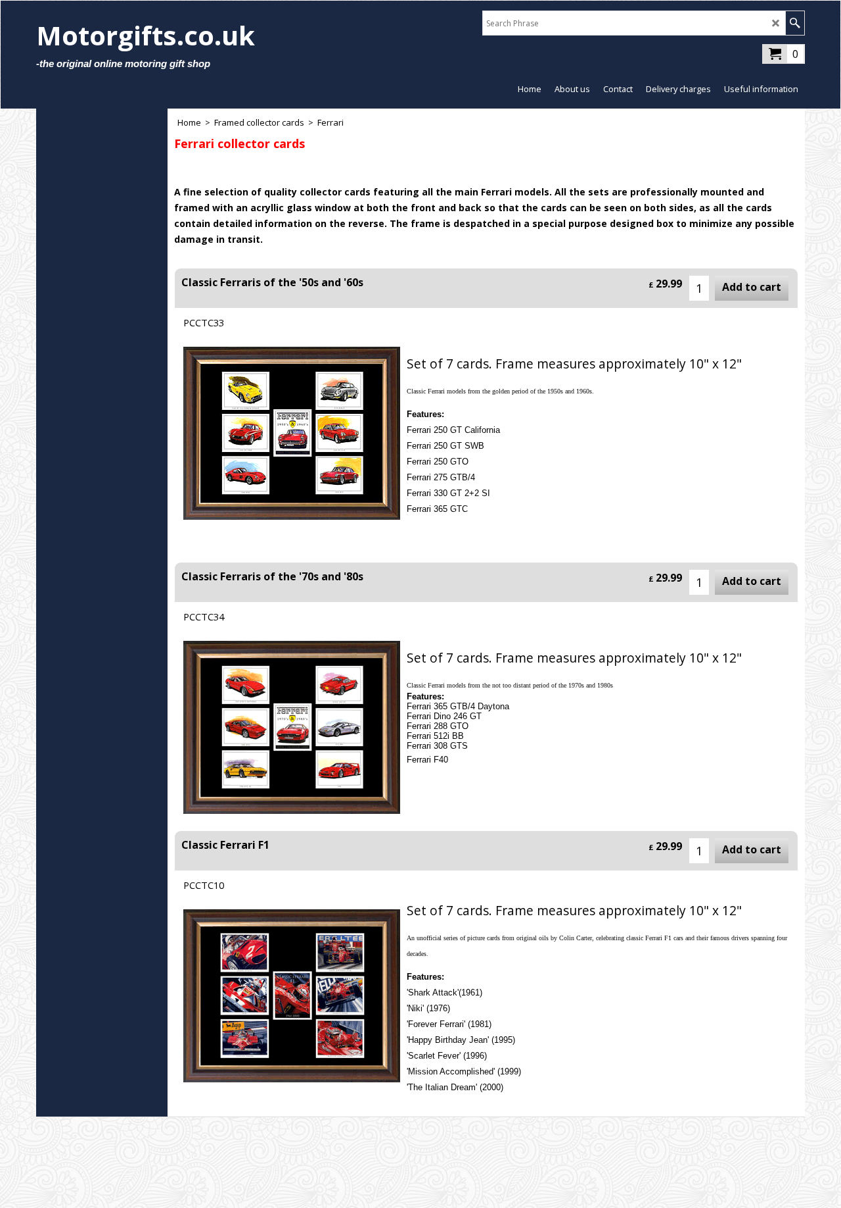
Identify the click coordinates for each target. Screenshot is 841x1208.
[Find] (794, 23)
